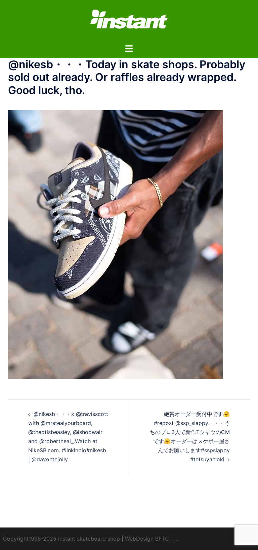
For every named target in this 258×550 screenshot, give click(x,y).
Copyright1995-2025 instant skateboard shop (61, 538)
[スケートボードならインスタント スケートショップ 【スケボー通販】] (129, 21)
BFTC (162, 538)
